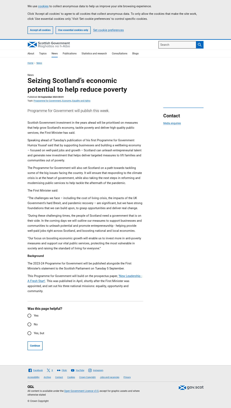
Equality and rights (81, 100)
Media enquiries (172, 123)
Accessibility (33, 377)
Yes (36, 315)
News (55, 53)
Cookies (71, 377)
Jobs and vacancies (109, 377)
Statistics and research (94, 53)
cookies (43, 6)
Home (30, 63)
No (36, 324)
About (31, 53)
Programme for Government (47, 100)
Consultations (119, 53)
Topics (43, 53)
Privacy (127, 377)
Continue (35, 345)
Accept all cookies (40, 30)
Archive (47, 377)
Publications (70, 53)
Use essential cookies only (73, 30)
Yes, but (39, 333)
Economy (66, 100)
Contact (59, 377)
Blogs (135, 53)
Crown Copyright (87, 377)
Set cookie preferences (108, 30)
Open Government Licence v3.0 (81, 390)
